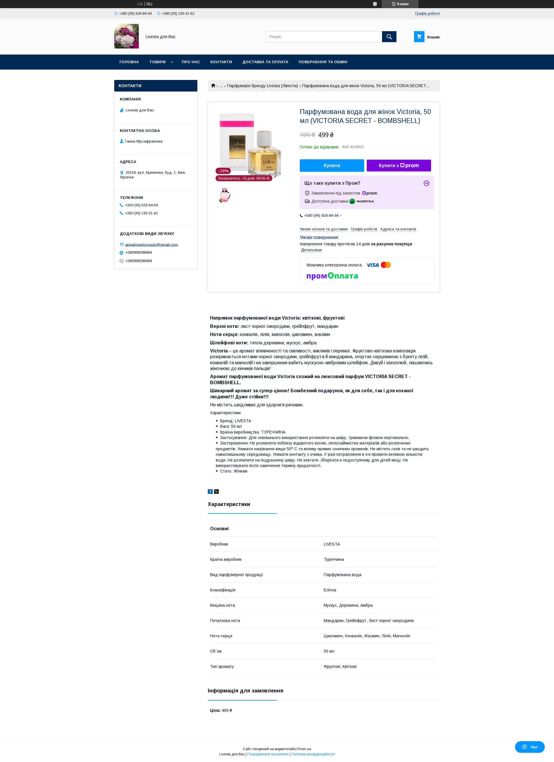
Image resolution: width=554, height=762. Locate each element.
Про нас (191, 62)
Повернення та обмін (323, 62)
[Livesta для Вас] (126, 47)
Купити (332, 165)
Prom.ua (304, 749)
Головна (129, 62)
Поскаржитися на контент (268, 754)
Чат (534, 747)
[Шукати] (389, 36)
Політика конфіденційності (313, 754)
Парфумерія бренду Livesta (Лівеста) (262, 85)
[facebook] (210, 492)
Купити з (389, 165)
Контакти (221, 62)
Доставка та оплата (265, 62)
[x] (216, 492)
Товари (157, 62)
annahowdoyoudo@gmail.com (151, 244)
